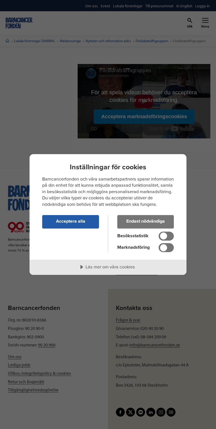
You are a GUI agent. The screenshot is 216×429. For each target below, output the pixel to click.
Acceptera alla (70, 221)
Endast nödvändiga (145, 221)
